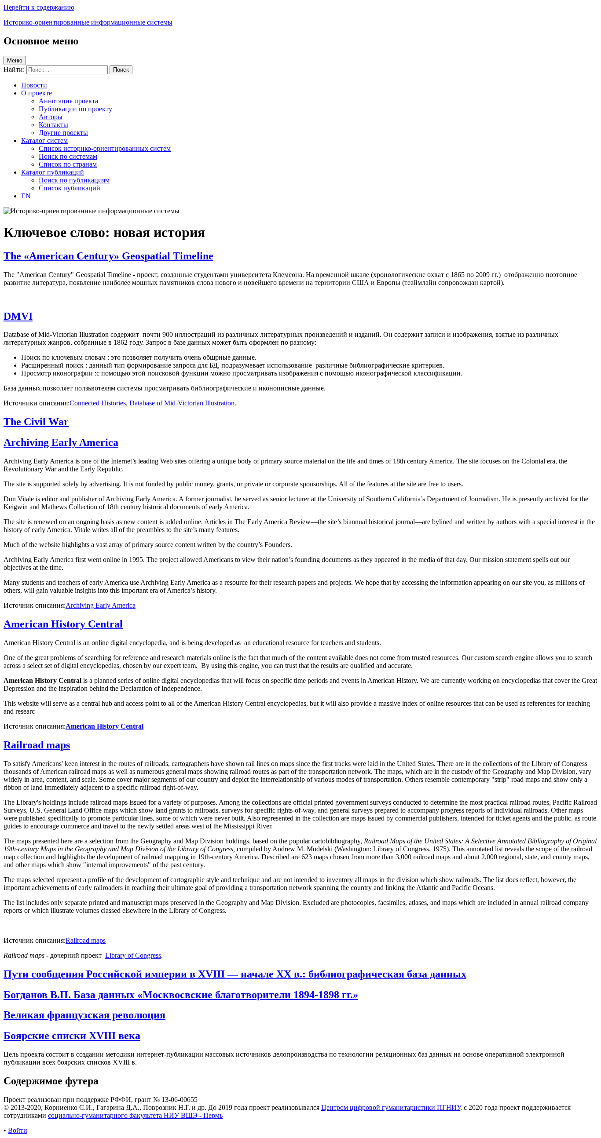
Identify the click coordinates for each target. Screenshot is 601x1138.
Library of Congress (133, 955)
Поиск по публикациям (74, 180)
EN (26, 196)
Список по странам (68, 164)
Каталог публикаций (52, 172)
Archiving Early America (61, 442)
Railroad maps (37, 745)
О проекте (36, 93)
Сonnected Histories (98, 403)
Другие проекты (63, 132)
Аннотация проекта (68, 101)
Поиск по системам (68, 156)
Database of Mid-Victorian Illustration (182, 403)
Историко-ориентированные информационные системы (88, 22)
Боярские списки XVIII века (72, 1035)
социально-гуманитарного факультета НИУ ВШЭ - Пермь (135, 1115)
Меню (14, 60)
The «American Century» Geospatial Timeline (108, 256)
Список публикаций (69, 188)
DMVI (18, 316)
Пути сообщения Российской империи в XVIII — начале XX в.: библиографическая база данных (235, 974)
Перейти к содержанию (39, 7)
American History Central (63, 624)
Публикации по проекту (75, 109)
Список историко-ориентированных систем (105, 148)
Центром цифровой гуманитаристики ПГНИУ (390, 1107)
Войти (17, 1130)
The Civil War (36, 421)
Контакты (53, 124)
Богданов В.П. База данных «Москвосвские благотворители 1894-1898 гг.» (181, 994)
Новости (34, 85)
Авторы (50, 116)
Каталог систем (44, 140)
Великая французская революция (84, 1015)
